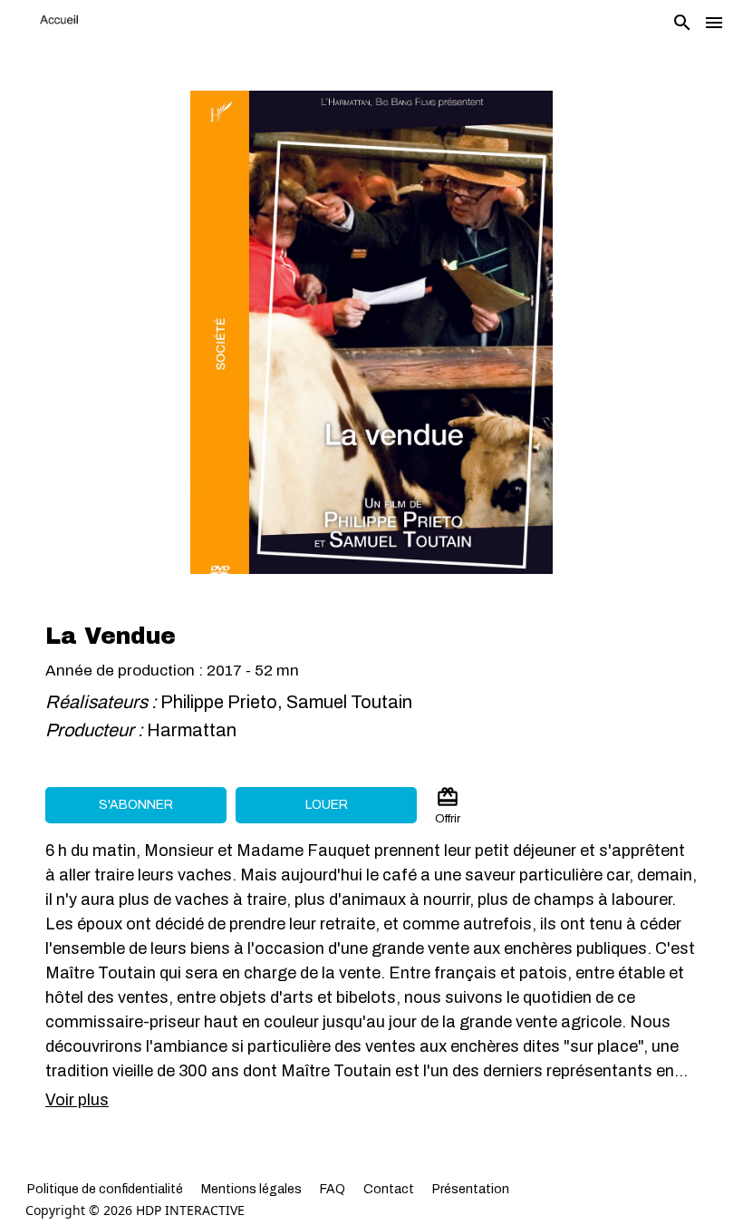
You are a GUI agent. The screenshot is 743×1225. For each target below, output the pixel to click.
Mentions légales (251, 1189)
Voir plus (77, 1100)
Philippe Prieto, (223, 702)
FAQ (332, 1189)
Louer (326, 805)
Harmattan (193, 730)
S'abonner (136, 805)
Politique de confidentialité (105, 1189)
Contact (388, 1189)
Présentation (470, 1189)
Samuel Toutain (349, 702)
